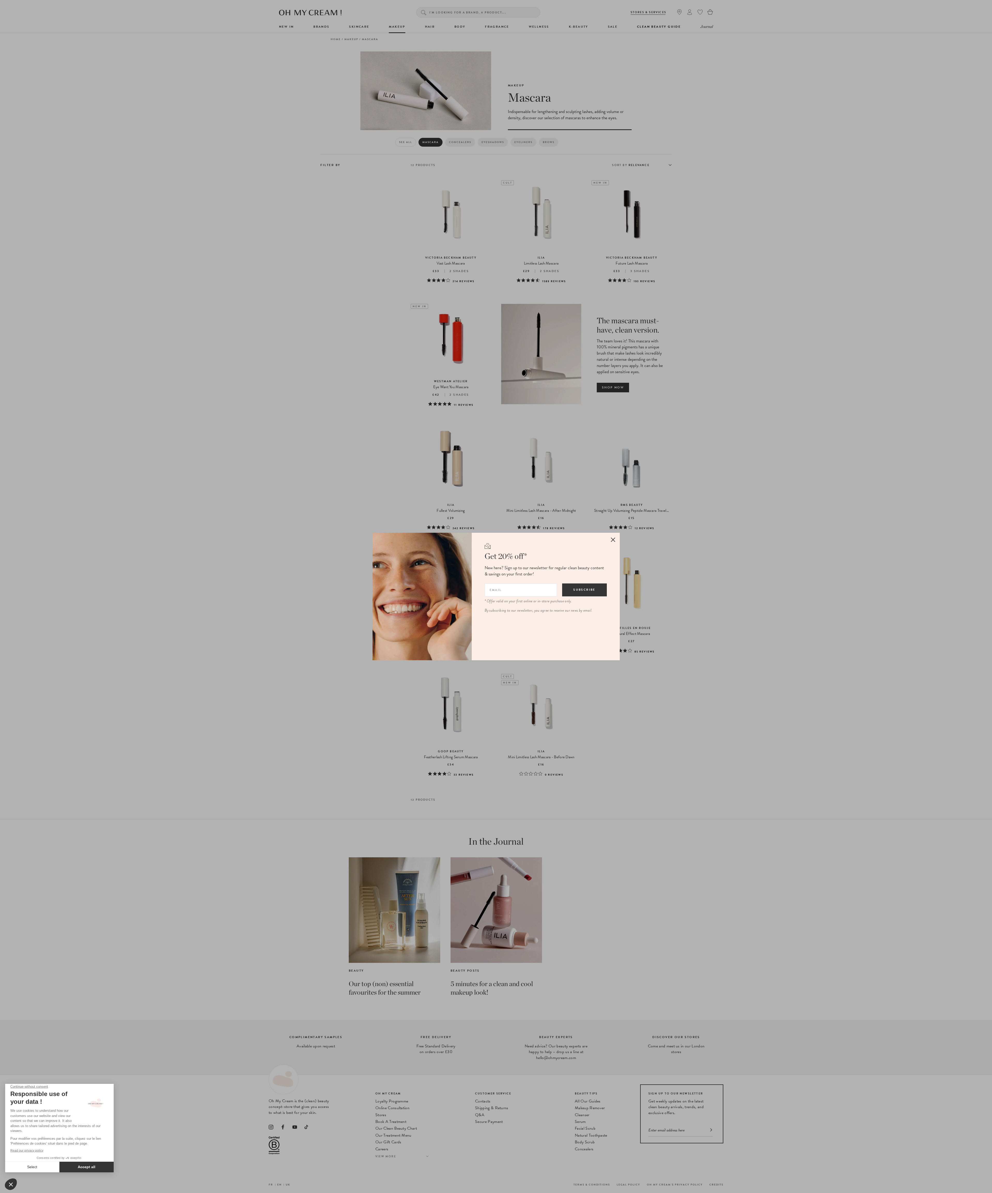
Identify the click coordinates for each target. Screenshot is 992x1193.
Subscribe (584, 589)
